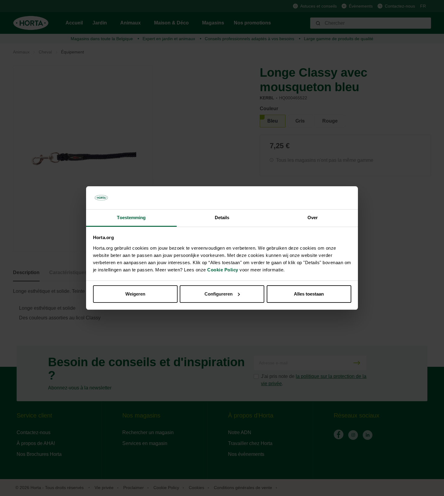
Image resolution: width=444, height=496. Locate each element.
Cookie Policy (222, 269)
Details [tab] (222, 217)
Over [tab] (312, 217)
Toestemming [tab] (131, 217)
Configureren (218, 293)
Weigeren (135, 293)
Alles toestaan (309, 293)
